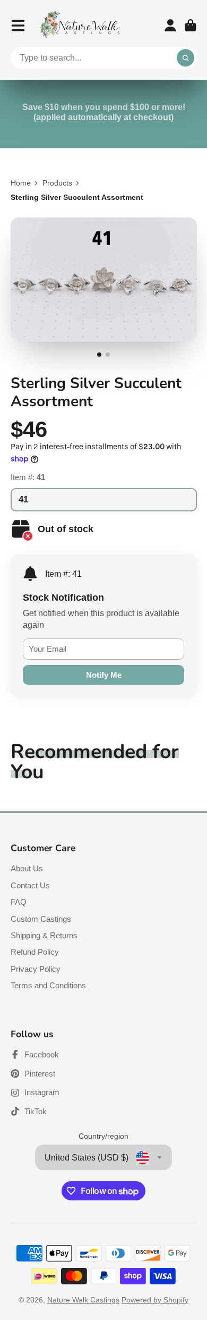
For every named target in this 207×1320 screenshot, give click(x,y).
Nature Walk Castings (83, 1300)
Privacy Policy (36, 968)
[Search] (186, 58)
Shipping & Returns (44, 935)
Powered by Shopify (155, 1300)
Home (21, 183)
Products (57, 183)
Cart (190, 25)
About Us (27, 868)
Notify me (104, 674)
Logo (80, 25)
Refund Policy (35, 951)
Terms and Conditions (48, 985)
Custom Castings (41, 918)
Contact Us (30, 885)
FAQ (19, 901)
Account (170, 25)
